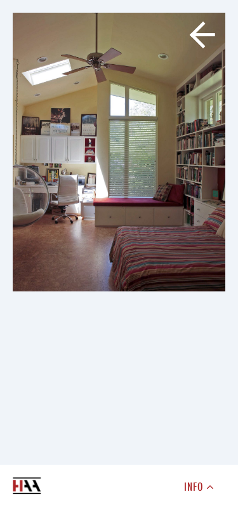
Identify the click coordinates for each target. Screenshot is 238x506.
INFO (195, 486)
